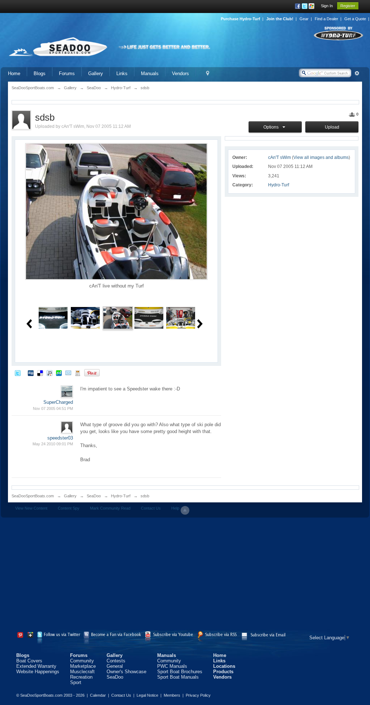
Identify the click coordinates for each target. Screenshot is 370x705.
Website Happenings (37, 671)
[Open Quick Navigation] (207, 73)
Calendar (98, 695)
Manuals (150, 73)
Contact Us (151, 508)
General (115, 666)
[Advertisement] (185, 575)
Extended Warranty (36, 666)
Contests (116, 660)
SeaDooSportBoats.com (33, 496)
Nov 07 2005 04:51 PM (53, 408)
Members (172, 695)
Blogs (40, 73)
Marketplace (83, 666)
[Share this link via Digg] (31, 372)
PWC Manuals (172, 666)
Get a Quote (355, 19)
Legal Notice (147, 695)
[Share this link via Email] (68, 372)
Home (14, 73)
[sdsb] (118, 317)
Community (82, 660)
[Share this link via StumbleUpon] (59, 372)
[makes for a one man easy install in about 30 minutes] (85, 317)
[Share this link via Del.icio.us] (40, 372)
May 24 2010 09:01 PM (53, 444)
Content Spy (68, 508)
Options (272, 127)
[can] (53, 317)
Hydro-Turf (278, 184)
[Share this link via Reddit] (49, 372)
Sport (75, 682)
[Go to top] (185, 510)
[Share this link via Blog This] (78, 372)
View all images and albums (321, 157)
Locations (224, 666)
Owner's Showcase (126, 671)
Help (175, 508)
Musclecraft (82, 671)
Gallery (95, 73)
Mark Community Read (110, 508)
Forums (67, 73)
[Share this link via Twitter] (18, 372)
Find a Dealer (326, 19)
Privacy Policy (198, 695)
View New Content (31, 508)
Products (223, 671)
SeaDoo (94, 496)
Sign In (327, 6)
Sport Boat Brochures (179, 671)
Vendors (180, 73)
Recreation (81, 677)
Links (122, 73)
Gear (304, 19)
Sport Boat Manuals (178, 677)
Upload (332, 127)
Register (347, 6)
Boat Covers (29, 660)
